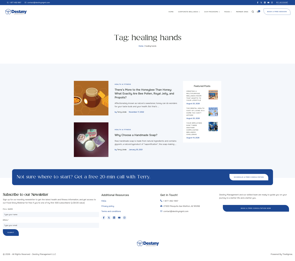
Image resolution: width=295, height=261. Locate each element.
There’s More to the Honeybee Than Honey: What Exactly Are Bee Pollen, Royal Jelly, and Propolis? (144, 93)
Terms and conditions (111, 211)
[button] (14, 2)
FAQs (103, 201)
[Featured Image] (91, 98)
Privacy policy (107, 206)
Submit (10, 232)
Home (141, 46)
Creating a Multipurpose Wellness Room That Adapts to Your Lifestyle (193, 95)
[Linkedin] (265, 2)
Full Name (8, 209)
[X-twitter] (261, 2)
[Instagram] (272, 2)
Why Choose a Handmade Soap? (136, 135)
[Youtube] (268, 2)
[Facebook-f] (258, 2)
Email (6, 220)
